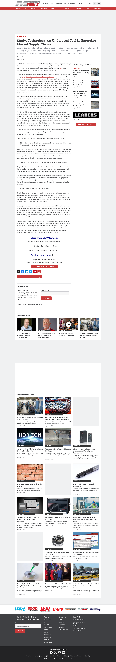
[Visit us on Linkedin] (63, 652)
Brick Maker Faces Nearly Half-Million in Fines (29, 485)
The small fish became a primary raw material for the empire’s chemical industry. (58, 422)
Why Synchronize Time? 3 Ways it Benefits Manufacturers (47, 335)
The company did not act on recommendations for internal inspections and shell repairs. (86, 591)
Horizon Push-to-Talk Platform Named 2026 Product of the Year (80, 93)
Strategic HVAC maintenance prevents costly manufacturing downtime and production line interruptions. (85, 525)
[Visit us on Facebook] (51, 652)
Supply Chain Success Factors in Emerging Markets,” (38, 77)
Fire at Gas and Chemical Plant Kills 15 (58, 584)
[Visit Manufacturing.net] (82, 609)
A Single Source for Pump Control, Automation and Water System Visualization (84, 451)
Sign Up (20, 631)
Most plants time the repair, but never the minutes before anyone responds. (28, 422)
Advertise (43, 656)
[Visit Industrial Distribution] (70, 609)
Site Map (87, 656)
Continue (46, 298)
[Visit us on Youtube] (59, 652)
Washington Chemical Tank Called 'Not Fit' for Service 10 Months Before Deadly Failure (86, 586)
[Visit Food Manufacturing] (33, 609)
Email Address (45, 290)
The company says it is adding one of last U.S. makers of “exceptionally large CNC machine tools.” (58, 455)
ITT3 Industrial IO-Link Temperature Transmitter (57, 553)
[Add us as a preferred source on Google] (39, 271)
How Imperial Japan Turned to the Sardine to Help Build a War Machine (81, 83)
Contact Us (36, 656)
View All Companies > (86, 124)
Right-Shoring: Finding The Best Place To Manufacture (25, 335)
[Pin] (35, 271)
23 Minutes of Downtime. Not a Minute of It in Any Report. (81, 72)
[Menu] (99, 3)
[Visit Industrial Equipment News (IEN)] (45, 609)
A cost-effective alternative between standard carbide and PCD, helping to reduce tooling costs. (86, 490)
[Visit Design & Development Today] (20, 609)
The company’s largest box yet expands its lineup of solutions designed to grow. (57, 522)
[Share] (22, 271)
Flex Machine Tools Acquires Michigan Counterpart (79, 104)
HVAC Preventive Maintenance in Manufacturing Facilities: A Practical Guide (85, 519)
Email (16, 623)
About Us (28, 656)
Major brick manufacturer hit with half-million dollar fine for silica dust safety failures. (29, 489)
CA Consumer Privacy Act (76, 656)
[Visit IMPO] (58, 609)
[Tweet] (30, 271)
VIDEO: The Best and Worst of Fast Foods (66, 334)
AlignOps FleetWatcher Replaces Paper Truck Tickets (86, 553)
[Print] (18, 271)
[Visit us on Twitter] (55, 652)
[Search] (95, 3)
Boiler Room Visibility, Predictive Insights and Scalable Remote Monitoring (28, 519)
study (61, 68)
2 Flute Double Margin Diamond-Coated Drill (83, 485)
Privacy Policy (51, 656)
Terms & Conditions (62, 656)
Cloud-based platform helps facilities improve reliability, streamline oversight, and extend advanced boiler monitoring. (30, 525)
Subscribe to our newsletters (44, 266)
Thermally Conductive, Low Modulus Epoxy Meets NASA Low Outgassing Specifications (29, 586)
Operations (21, 36)
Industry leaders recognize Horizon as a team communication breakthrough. (30, 454)
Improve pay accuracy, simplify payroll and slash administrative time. (85, 557)
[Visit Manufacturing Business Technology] (95, 609)
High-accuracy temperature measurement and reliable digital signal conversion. (58, 557)
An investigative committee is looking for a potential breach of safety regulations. (57, 587)
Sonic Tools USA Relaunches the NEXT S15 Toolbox (58, 518)
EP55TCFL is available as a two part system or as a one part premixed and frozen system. (30, 591)
